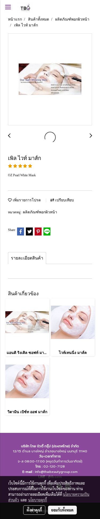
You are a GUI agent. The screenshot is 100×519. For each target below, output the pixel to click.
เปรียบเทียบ (64, 200)
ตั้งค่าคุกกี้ (34, 510)
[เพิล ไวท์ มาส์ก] (50, 80)
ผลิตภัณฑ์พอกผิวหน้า (40, 212)
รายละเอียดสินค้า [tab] (27, 258)
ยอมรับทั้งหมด (62, 510)
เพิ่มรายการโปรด (26, 200)
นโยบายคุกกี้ (37, 499)
